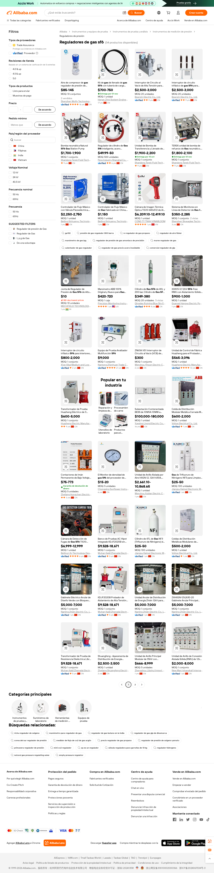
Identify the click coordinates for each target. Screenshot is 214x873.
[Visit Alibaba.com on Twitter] (188, 820)
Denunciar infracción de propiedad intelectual (143, 808)
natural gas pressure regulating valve (31, 755)
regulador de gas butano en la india (107, 733)
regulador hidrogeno (166, 748)
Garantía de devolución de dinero (65, 785)
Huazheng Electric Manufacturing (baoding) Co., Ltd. (76, 423)
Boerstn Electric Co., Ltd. (147, 97)
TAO (133, 857)
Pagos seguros (56, 778)
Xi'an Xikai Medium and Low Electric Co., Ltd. (76, 364)
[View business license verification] (137, 868)
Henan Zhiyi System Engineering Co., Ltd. (113, 99)
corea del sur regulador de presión (30, 740)
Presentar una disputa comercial (148, 794)
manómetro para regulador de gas (65, 733)
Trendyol (142, 857)
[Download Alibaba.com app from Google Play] (196, 843)
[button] (124, 13)
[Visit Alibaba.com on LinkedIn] (181, 820)
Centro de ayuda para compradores (142, 780)
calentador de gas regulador (78, 248)
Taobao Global (121, 857)
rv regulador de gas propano (136, 233)
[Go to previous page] (122, 685)
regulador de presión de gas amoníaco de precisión (120, 240)
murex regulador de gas (165, 240)
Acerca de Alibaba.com (19, 771)
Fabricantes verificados (102, 778)
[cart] (169, 13)
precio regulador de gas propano (116, 740)
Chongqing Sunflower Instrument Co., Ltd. (113, 489)
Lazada (107, 857)
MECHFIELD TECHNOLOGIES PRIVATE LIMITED (76, 306)
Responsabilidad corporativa (21, 791)
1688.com (73, 857)
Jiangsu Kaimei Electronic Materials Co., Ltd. (187, 489)
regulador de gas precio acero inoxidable (120, 248)
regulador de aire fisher (171, 233)
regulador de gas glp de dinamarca (150, 733)
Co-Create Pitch (15, 785)
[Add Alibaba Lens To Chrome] (55, 843)
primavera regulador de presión (29, 748)
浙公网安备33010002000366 (161, 868)
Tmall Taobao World (91, 857)
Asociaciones (180, 807)
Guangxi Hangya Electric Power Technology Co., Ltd (187, 303)
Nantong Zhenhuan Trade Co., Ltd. (113, 364)
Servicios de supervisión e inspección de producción (61, 805)
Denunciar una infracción (144, 816)
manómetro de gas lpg (75, 240)
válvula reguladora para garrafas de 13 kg (127, 748)
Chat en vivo (137, 788)
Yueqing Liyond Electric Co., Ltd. (150, 423)
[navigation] (32, 358)
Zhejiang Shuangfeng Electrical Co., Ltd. (113, 670)
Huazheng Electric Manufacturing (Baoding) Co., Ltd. (187, 364)
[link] (209, 841)
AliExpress (59, 857)
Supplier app (109, 843)
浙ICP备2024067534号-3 (192, 868)
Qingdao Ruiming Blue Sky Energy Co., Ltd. (150, 303)
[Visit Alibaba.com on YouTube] (201, 820)
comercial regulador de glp (162, 248)
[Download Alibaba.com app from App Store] (171, 843)
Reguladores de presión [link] (72, 36)
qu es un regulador (90, 748)
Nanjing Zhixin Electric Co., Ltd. (76, 611)
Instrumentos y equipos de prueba (90, 31)
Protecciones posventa (60, 797)
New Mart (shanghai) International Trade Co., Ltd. (187, 670)
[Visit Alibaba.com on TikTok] (208, 820)
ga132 (68, 233)
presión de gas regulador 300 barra (97, 233)
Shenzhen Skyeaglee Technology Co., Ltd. (187, 221)
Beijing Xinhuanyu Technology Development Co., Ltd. (76, 221)
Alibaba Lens (23, 843)
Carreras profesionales (18, 797)
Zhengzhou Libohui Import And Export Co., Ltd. (150, 670)
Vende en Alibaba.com (184, 778)
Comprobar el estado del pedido (189, 791)
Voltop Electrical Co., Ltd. (184, 423)
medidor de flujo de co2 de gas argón (73, 740)
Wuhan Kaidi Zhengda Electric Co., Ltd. (113, 553)
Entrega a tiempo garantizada (63, 791)
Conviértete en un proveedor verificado (188, 799)
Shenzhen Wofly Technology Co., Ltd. (76, 101)
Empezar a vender (182, 785)
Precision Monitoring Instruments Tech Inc (113, 303)
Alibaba (63, 31)
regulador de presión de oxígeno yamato (160, 740)
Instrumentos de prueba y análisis (130, 31)
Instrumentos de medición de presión (172, 31)
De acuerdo (44, 109)
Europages (155, 857)
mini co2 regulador (62, 748)
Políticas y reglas (56, 813)
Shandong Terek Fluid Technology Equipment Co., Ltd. (76, 160)
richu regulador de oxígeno (26, 733)
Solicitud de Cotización (101, 785)
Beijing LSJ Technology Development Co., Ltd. (76, 553)
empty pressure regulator (71, 755)
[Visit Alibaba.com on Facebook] (175, 820)
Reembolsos (137, 800)
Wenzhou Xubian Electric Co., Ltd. (150, 493)
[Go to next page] (142, 685)
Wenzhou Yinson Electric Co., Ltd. (150, 364)
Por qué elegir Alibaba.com (20, 778)
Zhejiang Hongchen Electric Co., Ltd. (76, 494)
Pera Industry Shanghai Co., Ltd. (113, 160)
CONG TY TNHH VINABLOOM (150, 221)
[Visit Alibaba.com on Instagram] (195, 820)
